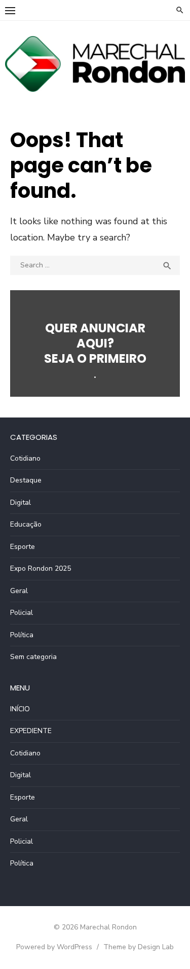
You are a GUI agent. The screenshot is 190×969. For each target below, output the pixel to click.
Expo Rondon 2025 (40, 568)
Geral (19, 591)
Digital (20, 502)
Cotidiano (25, 458)
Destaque (26, 480)
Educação (26, 524)
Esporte (22, 546)
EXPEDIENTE (31, 731)
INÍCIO (20, 709)
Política (21, 635)
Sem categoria (33, 657)
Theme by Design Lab (138, 947)
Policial (21, 612)
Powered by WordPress (54, 947)
